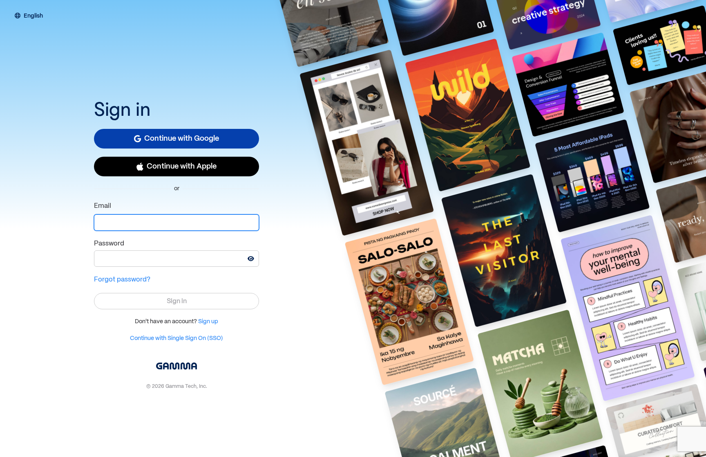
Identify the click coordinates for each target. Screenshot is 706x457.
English (33, 16)
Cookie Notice (244, 418)
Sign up (208, 321)
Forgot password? (122, 280)
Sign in (177, 301)
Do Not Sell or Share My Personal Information (222, 436)
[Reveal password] (250, 258)
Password (109, 244)
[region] (154, 420)
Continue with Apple (182, 166)
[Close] (284, 398)
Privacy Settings (72, 436)
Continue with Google (181, 138)
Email (102, 206)
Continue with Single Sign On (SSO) (176, 338)
